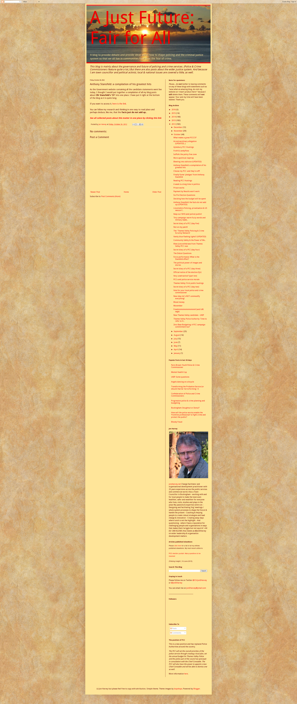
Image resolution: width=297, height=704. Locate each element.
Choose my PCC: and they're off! (186, 171)
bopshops (178, 689)
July (176, 339)
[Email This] (133, 124)
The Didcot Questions (182, 253)
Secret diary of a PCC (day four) (186, 250)
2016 (174, 110)
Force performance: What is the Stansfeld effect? (186, 258)
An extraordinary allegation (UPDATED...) (185, 142)
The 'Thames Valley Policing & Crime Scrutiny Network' (188, 232)
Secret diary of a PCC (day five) (186, 223)
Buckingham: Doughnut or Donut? (185, 408)
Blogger (196, 689)
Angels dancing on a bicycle (182, 382)
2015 (174, 113)
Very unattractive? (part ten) (185, 276)
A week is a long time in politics (186, 184)
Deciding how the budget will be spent (189, 199)
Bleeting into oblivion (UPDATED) (187, 162)
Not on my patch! (180, 227)
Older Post (156, 192)
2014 (174, 117)
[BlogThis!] (136, 124)
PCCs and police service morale (186, 279)
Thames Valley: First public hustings (188, 283)
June (176, 342)
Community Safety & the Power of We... (189, 240)
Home (126, 192)
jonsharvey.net (175, 484)
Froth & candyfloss (181, 151)
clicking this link (153, 118)
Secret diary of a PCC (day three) (186, 269)
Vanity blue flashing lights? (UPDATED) (189, 236)
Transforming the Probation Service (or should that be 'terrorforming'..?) (187, 387)
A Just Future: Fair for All (142, 27)
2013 (174, 120)
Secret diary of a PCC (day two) (186, 287)
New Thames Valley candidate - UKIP (188, 315)
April (176, 349)
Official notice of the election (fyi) (187, 272)
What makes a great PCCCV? (185, 138)
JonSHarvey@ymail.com (196, 588)
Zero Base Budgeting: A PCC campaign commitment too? (189, 326)
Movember (177, 306)
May (176, 346)
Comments (176, 633)
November (178, 131)
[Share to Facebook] (140, 124)
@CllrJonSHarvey (200, 580)
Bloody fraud (176, 422)
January (177, 353)
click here (178, 545)
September (178, 331)
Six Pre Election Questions (184, 195)
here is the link (119, 104)
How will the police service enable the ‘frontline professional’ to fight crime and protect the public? (188, 414)
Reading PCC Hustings (182, 180)
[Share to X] (138, 124)
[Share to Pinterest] (142, 124)
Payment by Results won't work (186, 191)
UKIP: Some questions (180, 377)
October (177, 134)
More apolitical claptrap (183, 158)
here (186, 674)
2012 (174, 124)
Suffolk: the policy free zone (185, 154)
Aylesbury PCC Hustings (183, 147)
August (177, 335)
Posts (174, 628)
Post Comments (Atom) (110, 196)
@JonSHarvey (176, 583)
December (178, 127)
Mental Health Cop (179, 372)
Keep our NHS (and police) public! (187, 214)
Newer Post (95, 192)
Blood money (178, 302)
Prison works (178, 188)
